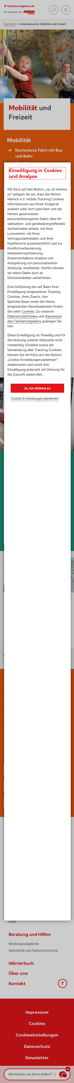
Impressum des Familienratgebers (34, 318)
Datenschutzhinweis (22, 316)
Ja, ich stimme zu (37, 388)
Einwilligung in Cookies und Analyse (35, 173)
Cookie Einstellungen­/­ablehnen (35, 398)
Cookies (28, 311)
